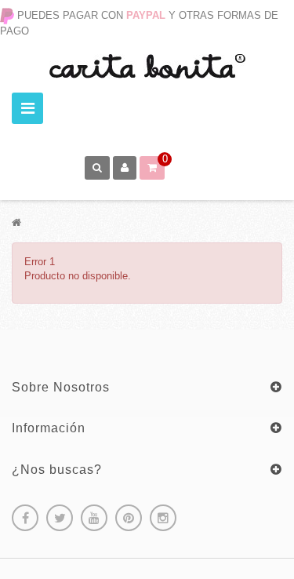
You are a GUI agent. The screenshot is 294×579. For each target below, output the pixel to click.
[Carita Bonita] (147, 66)
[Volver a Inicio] (16, 222)
